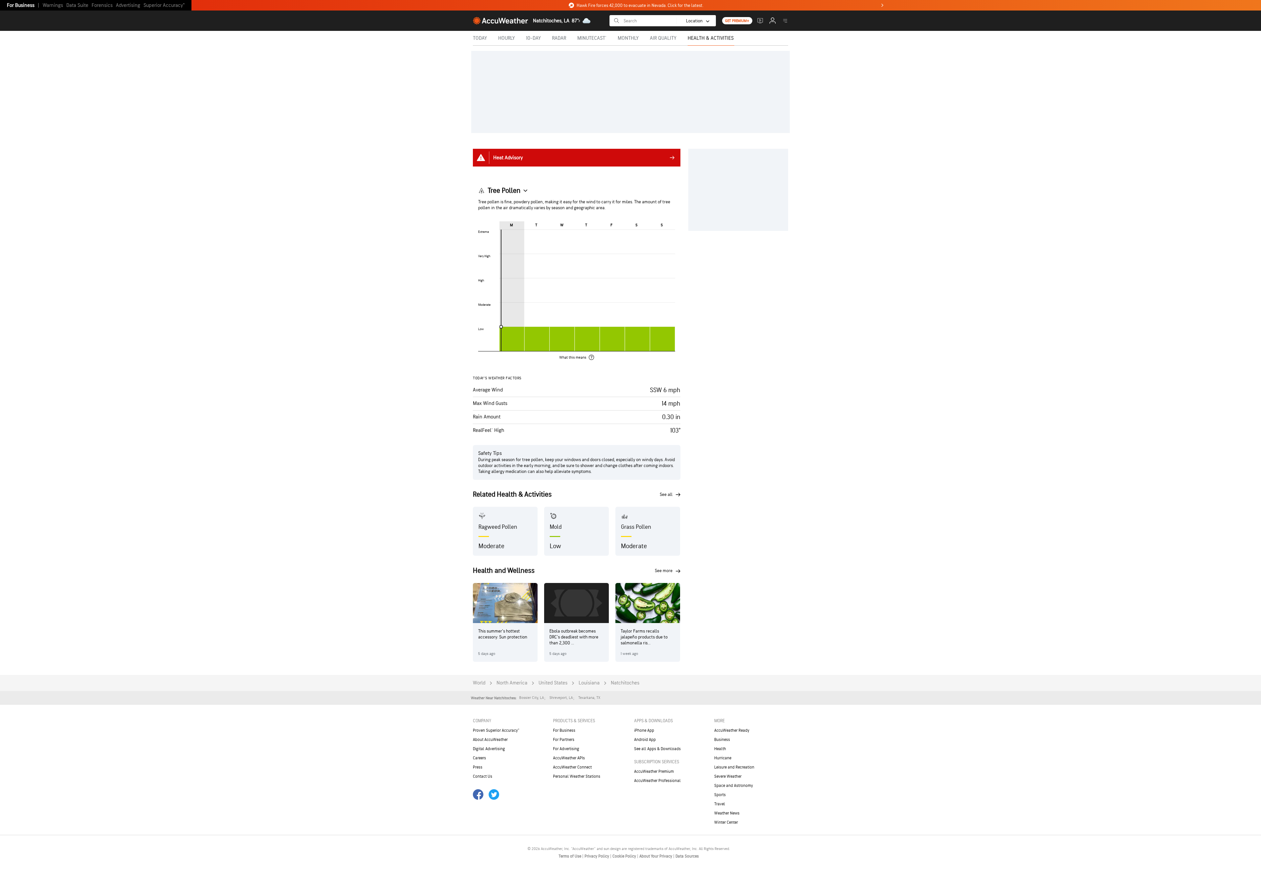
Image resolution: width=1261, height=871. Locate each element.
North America (512, 683)
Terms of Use (570, 856)
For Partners (563, 739)
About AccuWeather (490, 739)
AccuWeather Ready (731, 730)
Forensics (102, 5)
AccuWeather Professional (657, 780)
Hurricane (722, 758)
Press (477, 767)
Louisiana (589, 683)
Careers (479, 758)
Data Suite (77, 5)
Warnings (53, 5)
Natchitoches (625, 683)
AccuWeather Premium (654, 771)
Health (720, 748)
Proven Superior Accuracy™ (496, 730)
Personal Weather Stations (576, 776)
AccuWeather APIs (569, 758)
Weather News (727, 813)
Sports (720, 794)
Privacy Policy (597, 856)
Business (722, 739)
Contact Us (482, 776)
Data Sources (687, 856)
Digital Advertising (489, 748)
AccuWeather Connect (572, 767)
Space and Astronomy (733, 785)
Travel (719, 804)
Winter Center (726, 822)
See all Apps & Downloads (657, 748)
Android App (645, 739)
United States (553, 683)
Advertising (128, 5)
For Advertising (566, 748)
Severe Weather (727, 776)
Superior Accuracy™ (164, 5)
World (479, 683)
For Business (20, 5)
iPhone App (644, 730)
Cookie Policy (624, 856)
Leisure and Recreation (734, 767)
